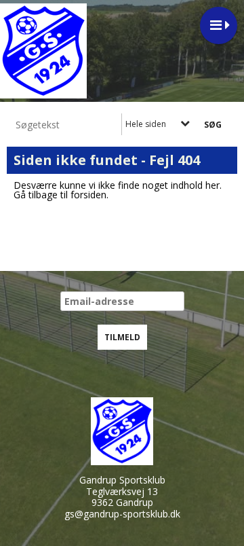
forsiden (88, 194)
